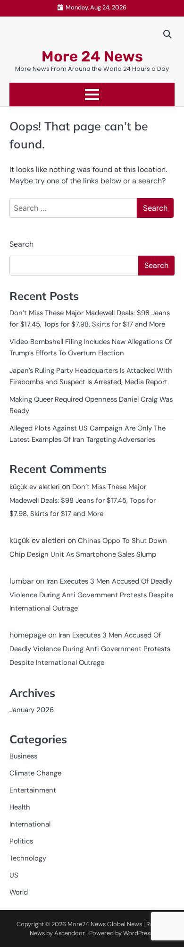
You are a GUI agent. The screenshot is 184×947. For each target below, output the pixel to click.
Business (23, 756)
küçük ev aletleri (34, 486)
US (13, 875)
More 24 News (92, 56)
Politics (21, 841)
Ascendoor (69, 933)
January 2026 (31, 710)
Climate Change (35, 773)
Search (21, 244)
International (29, 824)
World (18, 892)
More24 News (86, 924)
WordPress (138, 933)
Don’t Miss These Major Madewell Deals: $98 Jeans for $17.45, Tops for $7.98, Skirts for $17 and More (82, 500)
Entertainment (32, 790)
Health (19, 807)
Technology (27, 858)
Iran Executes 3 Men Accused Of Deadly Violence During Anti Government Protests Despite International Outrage (91, 595)
